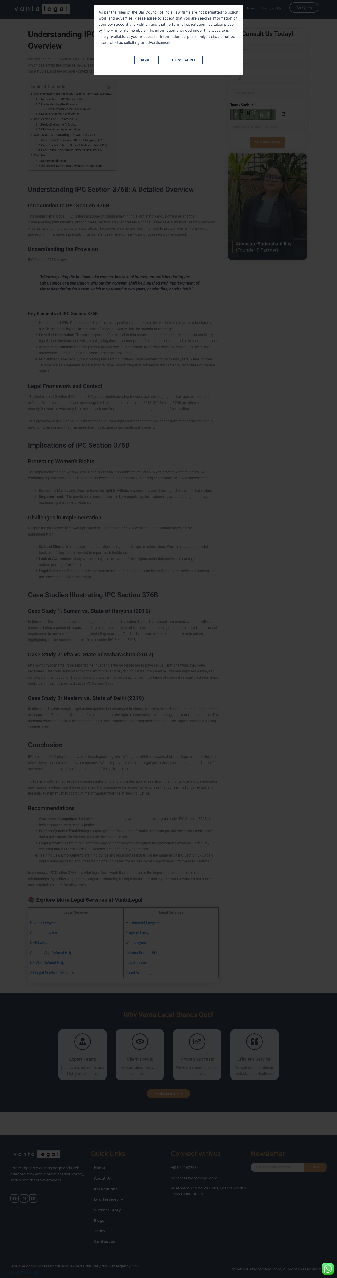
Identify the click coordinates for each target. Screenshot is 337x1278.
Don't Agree (184, 60)
